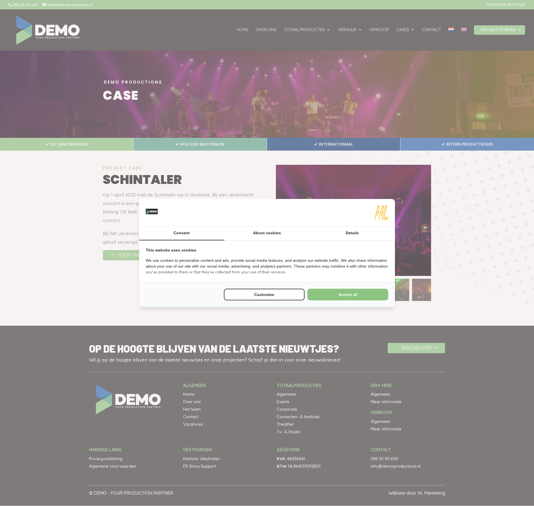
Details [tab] (352, 233)
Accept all (347, 294)
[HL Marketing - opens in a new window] (381, 213)
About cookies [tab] (267, 233)
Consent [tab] (182, 233)
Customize (264, 294)
